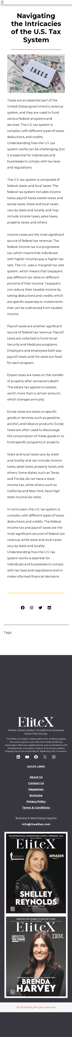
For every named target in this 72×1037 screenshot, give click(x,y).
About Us (36, 777)
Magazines (36, 789)
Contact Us (36, 783)
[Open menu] (2, 2)
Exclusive (36, 795)
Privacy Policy (36, 801)
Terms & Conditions (36, 807)
